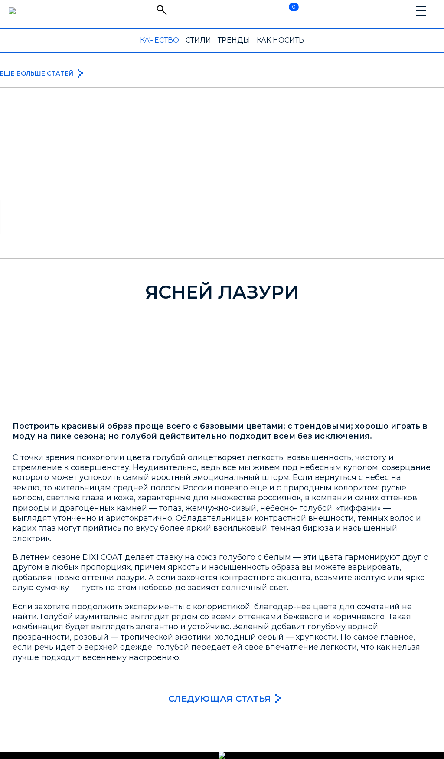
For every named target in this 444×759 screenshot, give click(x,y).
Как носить (280, 40)
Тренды (234, 40)
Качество (159, 40)
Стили (198, 40)
